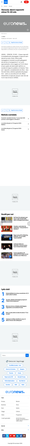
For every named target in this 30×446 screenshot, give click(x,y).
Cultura (18, 411)
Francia (11, 373)
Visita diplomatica (9, 380)
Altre (2, 430)
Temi (2, 397)
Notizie (5, 6)
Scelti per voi (7, 214)
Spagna (22, 369)
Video (2, 414)
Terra (17, 404)
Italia (23, 384)
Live (26, 2)
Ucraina (8, 384)
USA (16, 384)
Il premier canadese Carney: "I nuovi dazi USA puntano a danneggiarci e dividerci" (13, 118)
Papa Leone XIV (9, 377)
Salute (17, 408)
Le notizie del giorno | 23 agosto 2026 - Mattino (11, 123)
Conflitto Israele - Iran (15, 365)
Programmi (19, 414)
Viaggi (3, 411)
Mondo (10, 6)
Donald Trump (21, 377)
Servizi (3, 426)
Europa (3, 401)
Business (3, 404)
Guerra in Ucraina (10, 369)
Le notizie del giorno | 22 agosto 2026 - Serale (11, 129)
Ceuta (19, 373)
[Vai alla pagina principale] (6, 2)
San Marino (22, 380)
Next (2, 408)
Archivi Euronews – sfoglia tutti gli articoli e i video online (22, 420)
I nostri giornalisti (5, 418)
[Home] (1, 6)
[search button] (27, 355)
